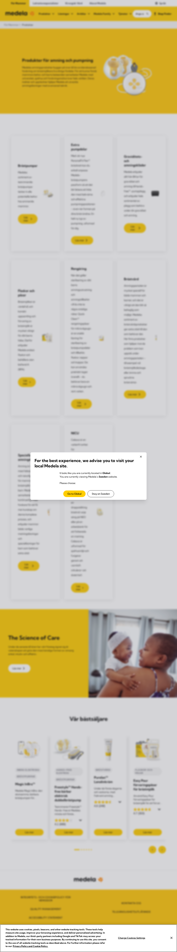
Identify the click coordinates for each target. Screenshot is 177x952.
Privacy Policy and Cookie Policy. (30, 946)
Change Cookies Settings (131, 937)
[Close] (171, 938)
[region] (88, 938)
